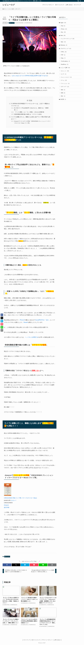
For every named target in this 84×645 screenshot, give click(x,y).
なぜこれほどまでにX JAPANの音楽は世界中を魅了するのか (29, 75)
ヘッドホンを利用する (31, 337)
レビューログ (9, 5)
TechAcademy (65, 61)
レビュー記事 (65, 67)
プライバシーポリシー (47, 640)
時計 (63, 96)
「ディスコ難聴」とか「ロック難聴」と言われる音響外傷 (29, 112)
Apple (63, 22)
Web (62, 35)
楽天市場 (6, 507)
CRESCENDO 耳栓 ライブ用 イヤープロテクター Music (20, 498)
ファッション (65, 83)
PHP (63, 55)
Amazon (6, 505)
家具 (63, 89)
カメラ (63, 74)
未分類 (63, 99)
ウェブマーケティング (67, 38)
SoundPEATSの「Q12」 (42, 320)
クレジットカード (66, 77)
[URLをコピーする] (52, 564)
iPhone (64, 29)
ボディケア (12, 22)
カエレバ (13, 500)
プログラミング (65, 48)
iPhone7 (22, 320)
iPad (63, 25)
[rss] (78, 1)
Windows (63, 45)
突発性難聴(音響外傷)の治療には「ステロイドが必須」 (28, 114)
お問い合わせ (57, 640)
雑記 (63, 41)
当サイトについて (36, 640)
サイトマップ (26, 640)
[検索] (80, 1)
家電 (63, 92)
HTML (63, 51)
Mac (63, 32)
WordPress (64, 64)
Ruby (63, 58)
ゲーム (64, 80)
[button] (7, 564)
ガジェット (65, 71)
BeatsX (26, 322)
